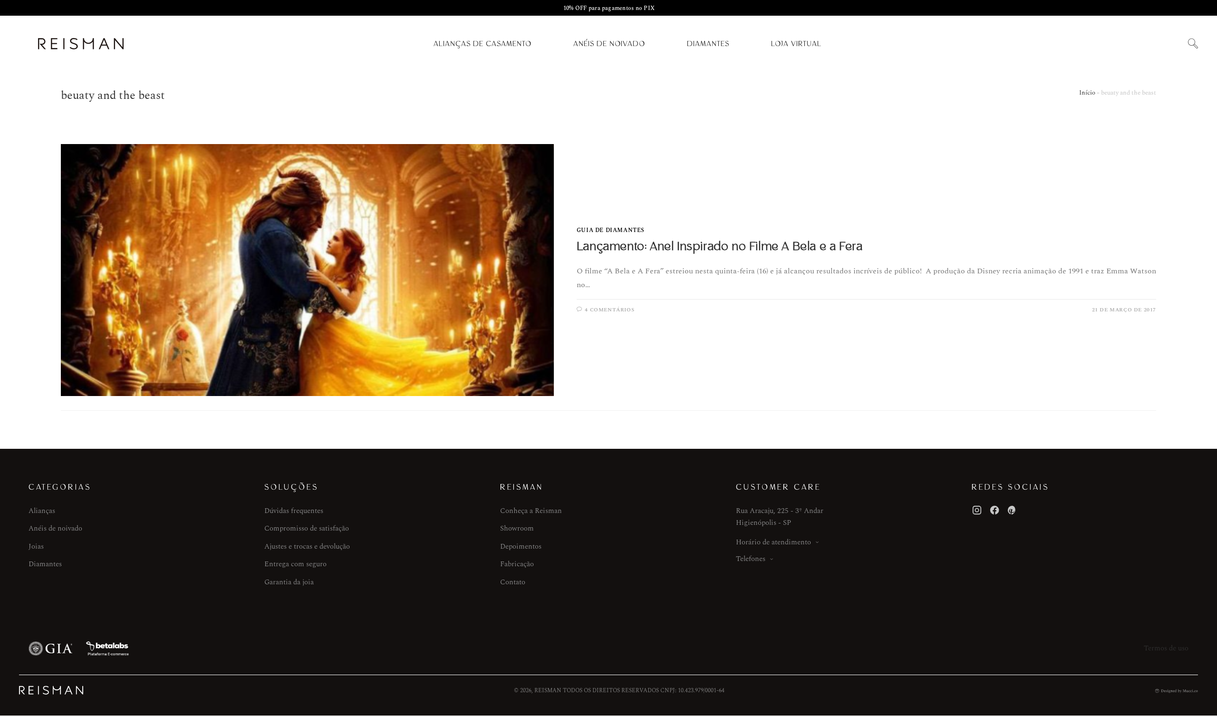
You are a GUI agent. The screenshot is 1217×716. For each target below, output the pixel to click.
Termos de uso (1166, 648)
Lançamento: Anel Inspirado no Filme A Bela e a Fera (720, 246)
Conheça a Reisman (531, 510)
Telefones (750, 558)
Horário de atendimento (773, 542)
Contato (512, 582)
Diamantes (708, 43)
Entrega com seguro (295, 564)
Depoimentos (520, 546)
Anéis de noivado (55, 528)
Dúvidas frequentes (293, 510)
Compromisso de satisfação (306, 528)
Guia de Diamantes (611, 230)
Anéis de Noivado (609, 43)
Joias (36, 546)
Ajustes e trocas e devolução (307, 546)
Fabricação (517, 564)
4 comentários (609, 310)
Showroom (517, 528)
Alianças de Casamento (482, 43)
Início (1087, 92)
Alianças (42, 510)
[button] (1193, 44)
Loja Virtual (796, 43)
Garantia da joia (289, 582)
